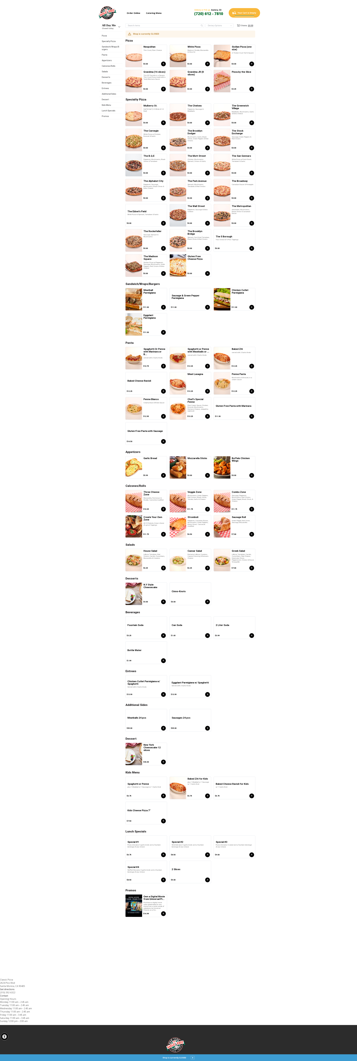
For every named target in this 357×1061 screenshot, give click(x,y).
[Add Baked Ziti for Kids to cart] (207, 796)
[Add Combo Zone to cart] (251, 509)
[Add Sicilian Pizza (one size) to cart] (251, 64)
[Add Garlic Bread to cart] (163, 475)
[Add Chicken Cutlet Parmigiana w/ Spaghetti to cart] (163, 694)
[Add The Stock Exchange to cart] (251, 148)
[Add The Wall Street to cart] (207, 223)
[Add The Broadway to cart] (251, 198)
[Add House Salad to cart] (163, 568)
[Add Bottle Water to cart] (163, 660)
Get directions (7, 989)
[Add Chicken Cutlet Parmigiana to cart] (251, 307)
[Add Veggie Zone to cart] (207, 509)
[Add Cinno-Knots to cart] (207, 601)
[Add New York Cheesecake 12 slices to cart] (163, 762)
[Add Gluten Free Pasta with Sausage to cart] (163, 441)
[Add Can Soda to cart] (207, 635)
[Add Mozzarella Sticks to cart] (207, 475)
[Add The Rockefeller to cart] (163, 248)
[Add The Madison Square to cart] (163, 273)
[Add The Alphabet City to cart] (163, 198)
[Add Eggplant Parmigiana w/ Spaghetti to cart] (207, 694)
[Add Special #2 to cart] (207, 854)
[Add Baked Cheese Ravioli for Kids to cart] (251, 796)
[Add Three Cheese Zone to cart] (163, 509)
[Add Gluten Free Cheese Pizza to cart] (207, 273)
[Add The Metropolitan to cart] (251, 223)
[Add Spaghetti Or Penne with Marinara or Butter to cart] (163, 366)
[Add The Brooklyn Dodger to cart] (207, 148)
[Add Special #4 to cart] (163, 880)
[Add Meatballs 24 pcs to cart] (163, 728)
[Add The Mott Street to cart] (207, 173)
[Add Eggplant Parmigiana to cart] (163, 332)
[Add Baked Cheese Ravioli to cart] (163, 391)
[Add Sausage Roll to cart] (251, 534)
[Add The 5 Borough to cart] (251, 248)
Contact (4, 995)
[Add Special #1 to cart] (163, 854)
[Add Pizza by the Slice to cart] (251, 89)
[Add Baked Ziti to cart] (251, 366)
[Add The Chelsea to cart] (207, 122)
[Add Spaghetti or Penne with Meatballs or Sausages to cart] (207, 366)
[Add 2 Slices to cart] (207, 880)
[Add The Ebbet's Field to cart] (163, 223)
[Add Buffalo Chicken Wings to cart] (251, 475)
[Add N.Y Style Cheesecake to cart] (163, 601)
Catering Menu (153, 13)
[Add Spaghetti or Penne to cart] (163, 796)
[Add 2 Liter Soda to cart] (251, 635)
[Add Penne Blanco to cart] (163, 416)
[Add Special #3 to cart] (251, 854)
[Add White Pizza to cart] (207, 64)
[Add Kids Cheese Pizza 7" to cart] (163, 821)
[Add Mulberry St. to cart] (163, 122)
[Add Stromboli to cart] (207, 534)
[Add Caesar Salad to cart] (207, 568)
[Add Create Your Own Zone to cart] (163, 534)
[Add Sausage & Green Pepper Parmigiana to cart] (207, 307)
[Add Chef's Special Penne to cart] (207, 416)
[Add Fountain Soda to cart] (163, 635)
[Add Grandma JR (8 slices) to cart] (207, 89)
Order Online (133, 13)
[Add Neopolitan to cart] (163, 64)
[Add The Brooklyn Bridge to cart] (207, 248)
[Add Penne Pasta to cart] (251, 391)
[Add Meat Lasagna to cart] (207, 391)
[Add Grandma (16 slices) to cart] (163, 89)
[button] (4, 1036)
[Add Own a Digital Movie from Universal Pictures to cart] (163, 913)
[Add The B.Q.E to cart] (163, 173)
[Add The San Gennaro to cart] (251, 173)
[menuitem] (111, 36)
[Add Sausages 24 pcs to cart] (207, 728)
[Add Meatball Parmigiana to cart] (163, 307)
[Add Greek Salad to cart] (251, 568)
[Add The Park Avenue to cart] (207, 198)
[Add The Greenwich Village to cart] (251, 122)
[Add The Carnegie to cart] (163, 148)
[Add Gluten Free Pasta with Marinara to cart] (251, 416)
